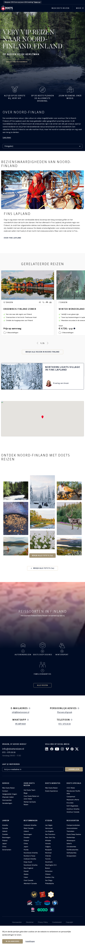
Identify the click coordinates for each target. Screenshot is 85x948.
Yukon (26, 877)
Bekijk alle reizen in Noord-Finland (43, 352)
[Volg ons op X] (76, 749)
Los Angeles (49, 831)
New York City (50, 837)
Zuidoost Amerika (30, 859)
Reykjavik (48, 850)
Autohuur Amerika (73, 809)
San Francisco (50, 834)
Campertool (71, 797)
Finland (4, 840)
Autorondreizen (72, 828)
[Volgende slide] (47, 343)
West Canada (28, 828)
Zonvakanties (71, 847)
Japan (4, 843)
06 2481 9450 (20, 724)
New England (28, 868)
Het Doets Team (29, 790)
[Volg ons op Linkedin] (47, 749)
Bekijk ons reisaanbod (17, 62)
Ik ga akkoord (12, 941)
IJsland (4, 831)
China (4, 847)
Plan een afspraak (64, 712)
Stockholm (49, 862)
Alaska (26, 874)
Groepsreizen (71, 856)
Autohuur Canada (73, 812)
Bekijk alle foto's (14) (42, 556)
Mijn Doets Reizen (60, 8)
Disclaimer (30, 922)
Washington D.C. (51, 865)
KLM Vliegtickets (72, 806)
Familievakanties (72, 850)
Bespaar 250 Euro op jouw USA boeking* (22, 2)
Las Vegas (48, 825)
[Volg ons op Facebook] (51, 749)
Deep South (28, 862)
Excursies (70, 803)
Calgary (48, 847)
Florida (26, 850)
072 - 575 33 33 (64, 724)
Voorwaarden (7, 800)
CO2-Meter (71, 788)
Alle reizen (42, 685)
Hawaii (26, 871)
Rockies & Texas (29, 856)
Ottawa (47, 874)
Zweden (5, 834)
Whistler (48, 840)
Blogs (25, 793)
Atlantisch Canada (30, 883)
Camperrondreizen (73, 825)
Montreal (48, 853)
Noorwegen (6, 837)
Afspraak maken (8, 797)
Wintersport (71, 840)
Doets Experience (51, 791)
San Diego (48, 880)
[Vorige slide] (37, 343)
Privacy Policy (43, 922)
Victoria (48, 843)
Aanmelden (74, 769)
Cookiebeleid (57, 922)
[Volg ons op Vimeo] (67, 749)
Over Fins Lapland (12, 238)
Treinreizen (70, 831)
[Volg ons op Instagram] (62, 749)
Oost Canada (28, 880)
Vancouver (49, 828)
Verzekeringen (7, 803)
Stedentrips (71, 837)
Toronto (48, 859)
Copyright (69, 922)
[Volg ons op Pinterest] (72, 749)
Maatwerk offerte (73, 800)
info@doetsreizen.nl (20, 712)
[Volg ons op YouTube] (57, 749)
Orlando (48, 856)
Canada (5, 828)
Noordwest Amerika (31, 853)
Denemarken (6, 850)
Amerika (5, 825)
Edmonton (48, 871)
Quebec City (49, 877)
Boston (47, 868)
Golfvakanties (71, 853)
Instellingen (30, 941)
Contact (5, 791)
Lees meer (7, 137)
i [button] (29, 708)
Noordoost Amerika (30, 865)
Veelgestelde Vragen (9, 794)
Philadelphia (49, 883)
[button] (15, 490)
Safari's (69, 843)
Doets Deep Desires (74, 834)
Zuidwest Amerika (30, 825)
